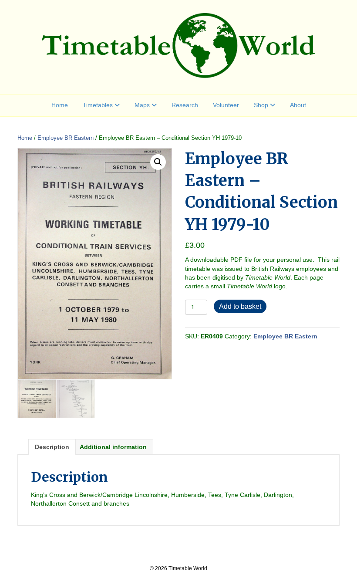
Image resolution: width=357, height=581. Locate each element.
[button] (158, 162)
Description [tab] (52, 446)
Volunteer (226, 104)
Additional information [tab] (113, 446)
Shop (261, 104)
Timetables (98, 104)
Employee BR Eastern (65, 138)
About (298, 104)
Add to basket (240, 306)
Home (59, 104)
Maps (142, 104)
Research (185, 104)
